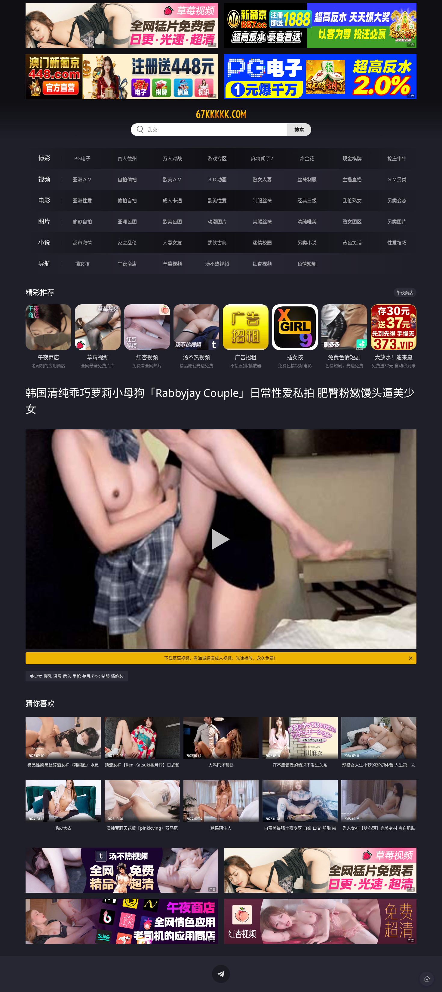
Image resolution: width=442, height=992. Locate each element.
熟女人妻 (262, 179)
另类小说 (307, 242)
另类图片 (397, 221)
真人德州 (127, 158)
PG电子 (82, 158)
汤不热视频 (217, 263)
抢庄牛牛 (397, 158)
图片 (44, 221)
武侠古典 (217, 242)
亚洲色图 (127, 221)
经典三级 (307, 200)
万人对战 (172, 158)
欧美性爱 (217, 200)
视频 (44, 179)
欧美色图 (172, 221)
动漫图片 (217, 221)
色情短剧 (307, 263)
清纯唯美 (307, 221)
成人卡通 (172, 200)
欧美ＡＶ (172, 179)
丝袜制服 (307, 179)
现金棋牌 (352, 158)
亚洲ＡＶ (82, 179)
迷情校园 (262, 242)
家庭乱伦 (127, 242)
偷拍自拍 (127, 200)
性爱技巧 (397, 242)
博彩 (44, 158)
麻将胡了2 (262, 158)
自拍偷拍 (127, 179)
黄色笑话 (352, 242)
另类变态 (397, 200)
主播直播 (352, 179)
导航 (44, 264)
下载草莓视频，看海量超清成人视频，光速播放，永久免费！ (221, 658)
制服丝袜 (262, 200)
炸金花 (307, 158)
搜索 (299, 129)
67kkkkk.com (221, 114)
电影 (44, 200)
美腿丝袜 (262, 221)
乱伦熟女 (352, 200)
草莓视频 (172, 263)
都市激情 (82, 242)
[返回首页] (426, 979)
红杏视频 (262, 263)
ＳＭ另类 (397, 179)
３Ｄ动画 (217, 179)
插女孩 (82, 263)
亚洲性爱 (82, 200)
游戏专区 (217, 158)
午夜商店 (127, 263)
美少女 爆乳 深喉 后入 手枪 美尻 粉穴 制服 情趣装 (77, 676)
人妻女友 (172, 242)
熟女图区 (352, 221)
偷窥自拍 (82, 221)
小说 (44, 242)
